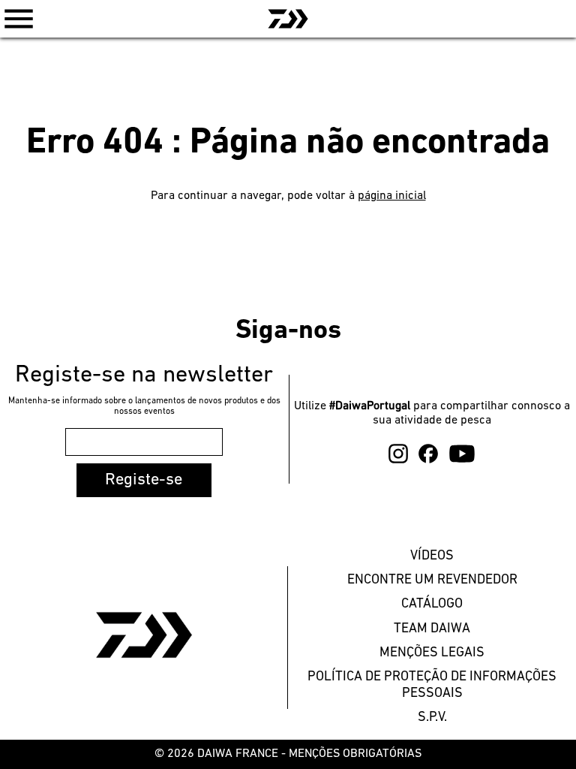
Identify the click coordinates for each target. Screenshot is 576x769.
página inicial (392, 196)
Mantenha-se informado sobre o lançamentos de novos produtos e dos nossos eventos (144, 406)
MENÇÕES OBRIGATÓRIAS (355, 754)
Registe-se (143, 480)
